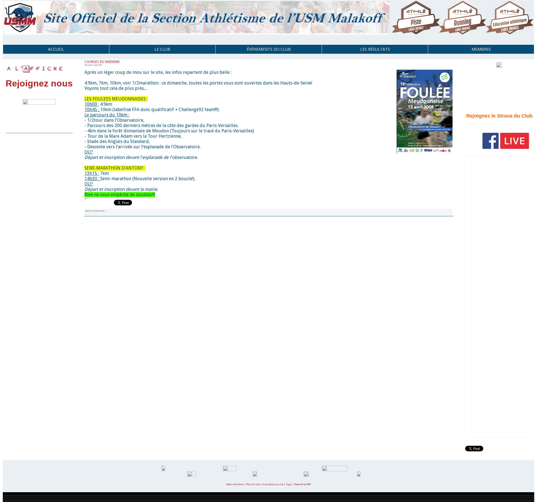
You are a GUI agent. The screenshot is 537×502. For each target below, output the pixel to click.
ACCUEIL (56, 49)
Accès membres (235, 484)
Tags (288, 484)
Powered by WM (302, 484)
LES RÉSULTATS (375, 49)
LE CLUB (162, 49)
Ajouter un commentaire (95, 211)
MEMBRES (481, 49)
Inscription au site (272, 484)
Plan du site (253, 484)
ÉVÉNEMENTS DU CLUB (269, 49)
